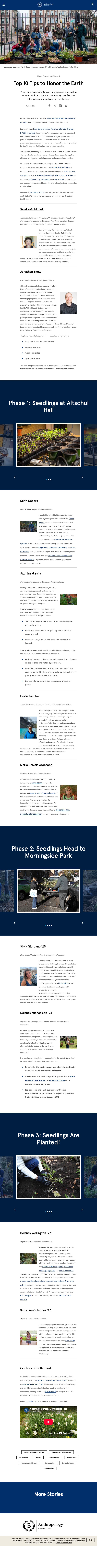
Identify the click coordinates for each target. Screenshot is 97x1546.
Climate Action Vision (60, 167)
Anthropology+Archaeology (61, 1452)
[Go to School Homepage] (47, 5)
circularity (70, 1340)
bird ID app (25, 1295)
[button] (14, 477)
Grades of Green (57, 1080)
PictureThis (63, 983)
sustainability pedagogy (39, 179)
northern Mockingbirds (52, 1266)
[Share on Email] (65, 105)
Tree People (39, 1080)
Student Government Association (52, 1380)
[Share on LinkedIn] (60, 105)
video (31, 1401)
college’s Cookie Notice (64, 1543)
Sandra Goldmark (32, 209)
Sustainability (49, 1463)
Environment (71, 1457)
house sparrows (66, 1271)
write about (37, 783)
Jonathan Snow (30, 271)
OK (90, 1540)
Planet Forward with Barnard (48, 76)
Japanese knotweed (57, 547)
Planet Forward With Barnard (34, 1452)
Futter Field (50, 1391)
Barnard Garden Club (33, 1384)
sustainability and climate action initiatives (54, 175)
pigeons (51, 1271)
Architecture (23, 1457)
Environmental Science (29, 1463)
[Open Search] (92, 5)
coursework (58, 179)
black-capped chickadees (52, 1281)
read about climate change (42, 793)
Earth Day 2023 (37, 192)
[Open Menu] (3, 5)
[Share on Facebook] (49, 105)
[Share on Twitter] (54, 105)
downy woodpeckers (29, 1281)
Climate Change (54, 1457)
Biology (38, 1457)
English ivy (42, 547)
